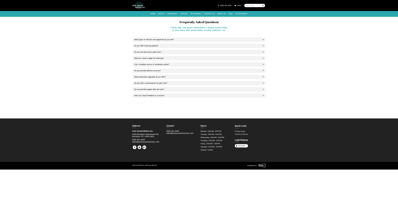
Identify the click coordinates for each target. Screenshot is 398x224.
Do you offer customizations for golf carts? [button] (150, 83)
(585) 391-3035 (138, 140)
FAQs (230, 14)
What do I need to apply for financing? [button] (149, 58)
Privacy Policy (240, 131)
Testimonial (195, 14)
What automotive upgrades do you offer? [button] (150, 77)
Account (241, 146)
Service (184, 14)
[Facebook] (134, 147)
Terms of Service (241, 134)
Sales (161, 14)
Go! (263, 5)
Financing (172, 14)
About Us (221, 14)
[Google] (144, 147)
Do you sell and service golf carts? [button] (147, 52)
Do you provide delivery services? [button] (147, 71)
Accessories (241, 14)
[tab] (199, 39)
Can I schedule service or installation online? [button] (151, 64)
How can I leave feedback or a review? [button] (149, 96)
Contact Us (209, 14)
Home (152, 14)
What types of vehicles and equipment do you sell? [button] (154, 40)
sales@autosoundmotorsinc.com (145, 142)
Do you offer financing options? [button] (146, 46)
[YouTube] (139, 147)
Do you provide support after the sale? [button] (149, 89)
